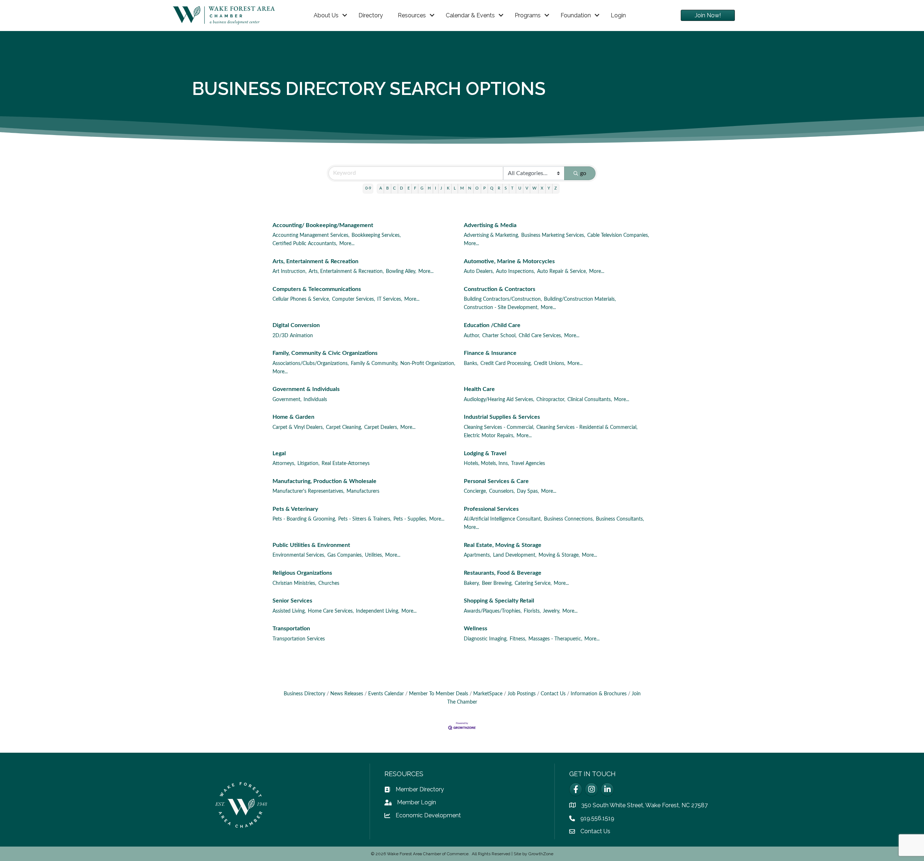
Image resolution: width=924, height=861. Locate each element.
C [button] (394, 188)
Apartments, (477, 555)
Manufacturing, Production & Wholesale (324, 481)
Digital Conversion (296, 325)
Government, (287, 399)
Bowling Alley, (401, 271)
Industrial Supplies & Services (502, 417)
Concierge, (475, 491)
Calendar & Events (470, 15)
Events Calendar (386, 693)
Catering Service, (533, 583)
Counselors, (502, 491)
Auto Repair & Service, (562, 271)
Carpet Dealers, (381, 427)
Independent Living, (377, 611)
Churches (328, 583)
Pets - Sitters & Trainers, (364, 519)
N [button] (469, 188)
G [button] (421, 188)
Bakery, (472, 583)
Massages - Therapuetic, (555, 639)
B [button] (387, 188)
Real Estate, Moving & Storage (502, 545)
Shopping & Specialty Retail (499, 601)
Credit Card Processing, (506, 363)
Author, (472, 335)
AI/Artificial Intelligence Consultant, (503, 519)
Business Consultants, (620, 519)
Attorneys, (284, 463)
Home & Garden (293, 417)
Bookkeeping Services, (376, 235)
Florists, (532, 611)
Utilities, (374, 555)
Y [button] (549, 188)
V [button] (527, 188)
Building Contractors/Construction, (503, 299)
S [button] (506, 188)
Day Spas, (528, 491)
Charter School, (499, 335)
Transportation (291, 628)
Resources (412, 15)
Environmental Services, (299, 555)
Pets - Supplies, (410, 519)
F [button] (415, 188)
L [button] (455, 188)
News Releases (346, 693)
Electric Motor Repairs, (489, 435)
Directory (370, 15)
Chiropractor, (550, 399)
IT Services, (389, 299)
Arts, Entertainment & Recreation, (346, 271)
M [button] (462, 188)
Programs (528, 15)
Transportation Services (299, 639)
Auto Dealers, (479, 271)
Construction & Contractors (499, 289)
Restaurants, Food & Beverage (502, 573)
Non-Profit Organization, (427, 363)
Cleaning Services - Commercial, (499, 427)
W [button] (534, 188)
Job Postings (521, 693)
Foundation (576, 15)
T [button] (512, 188)
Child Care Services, (540, 335)
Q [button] (491, 188)
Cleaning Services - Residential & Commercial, (586, 427)
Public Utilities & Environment (311, 545)
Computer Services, (353, 299)
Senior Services (292, 601)
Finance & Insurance (490, 353)
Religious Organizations (302, 573)
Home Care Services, (331, 611)
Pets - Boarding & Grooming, (304, 519)
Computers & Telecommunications (317, 289)
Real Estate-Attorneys (346, 463)
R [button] (499, 188)
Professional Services (491, 509)
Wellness (475, 628)
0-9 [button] (368, 188)
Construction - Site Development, (501, 307)
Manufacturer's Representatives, (308, 491)
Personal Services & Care (496, 481)
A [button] (380, 188)
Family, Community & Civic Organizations (325, 353)
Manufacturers (362, 491)
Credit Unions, (549, 363)
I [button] (435, 188)
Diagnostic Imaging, (485, 639)
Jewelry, (551, 611)
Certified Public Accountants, (305, 243)
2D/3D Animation (293, 335)
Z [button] (555, 188)
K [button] (448, 188)
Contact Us (553, 693)
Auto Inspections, (515, 271)
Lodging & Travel (485, 453)
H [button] (429, 188)
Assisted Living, (289, 611)
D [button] (401, 188)
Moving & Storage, (559, 555)
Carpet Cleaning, (344, 427)
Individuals (315, 399)
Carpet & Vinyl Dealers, (298, 427)
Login (618, 15)
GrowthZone (540, 853)
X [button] (542, 188)
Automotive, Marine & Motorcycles (509, 261)
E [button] (408, 188)
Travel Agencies (528, 463)
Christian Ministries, (294, 583)
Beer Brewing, (497, 583)
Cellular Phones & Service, (301, 299)
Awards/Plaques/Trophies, (493, 611)
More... (346, 243)
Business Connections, (569, 519)
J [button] (441, 188)
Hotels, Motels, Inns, (486, 463)
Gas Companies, (345, 555)
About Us (326, 15)
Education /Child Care (492, 325)
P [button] (484, 188)
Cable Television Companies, (618, 235)
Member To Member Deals (438, 693)
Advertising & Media (490, 225)
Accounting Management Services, (311, 235)
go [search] (583, 173)
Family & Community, (374, 363)
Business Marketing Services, (553, 235)
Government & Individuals (306, 389)
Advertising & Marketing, (491, 235)
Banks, (471, 363)
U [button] (519, 188)
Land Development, (514, 555)
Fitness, (518, 639)
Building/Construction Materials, (580, 299)
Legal (279, 453)
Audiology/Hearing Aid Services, (499, 399)
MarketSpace (487, 693)
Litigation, (308, 463)
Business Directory (304, 693)
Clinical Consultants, (589, 399)
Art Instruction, (289, 271)
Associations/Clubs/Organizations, (311, 363)
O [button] (477, 188)
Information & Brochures (599, 693)
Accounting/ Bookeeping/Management (323, 225)
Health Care (479, 389)
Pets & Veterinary (295, 509)
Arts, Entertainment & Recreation (315, 261)
